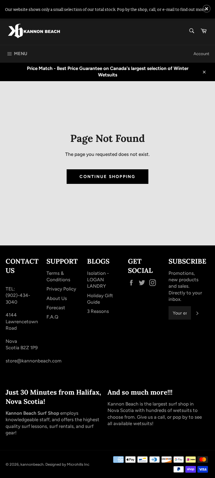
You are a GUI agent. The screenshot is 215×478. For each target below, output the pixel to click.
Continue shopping (107, 176)
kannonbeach (32, 464)
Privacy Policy (61, 289)
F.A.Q (52, 317)
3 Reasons (98, 311)
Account (201, 53)
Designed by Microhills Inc (67, 464)
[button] (206, 8)
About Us (56, 298)
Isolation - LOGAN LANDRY (98, 279)
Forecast (55, 307)
